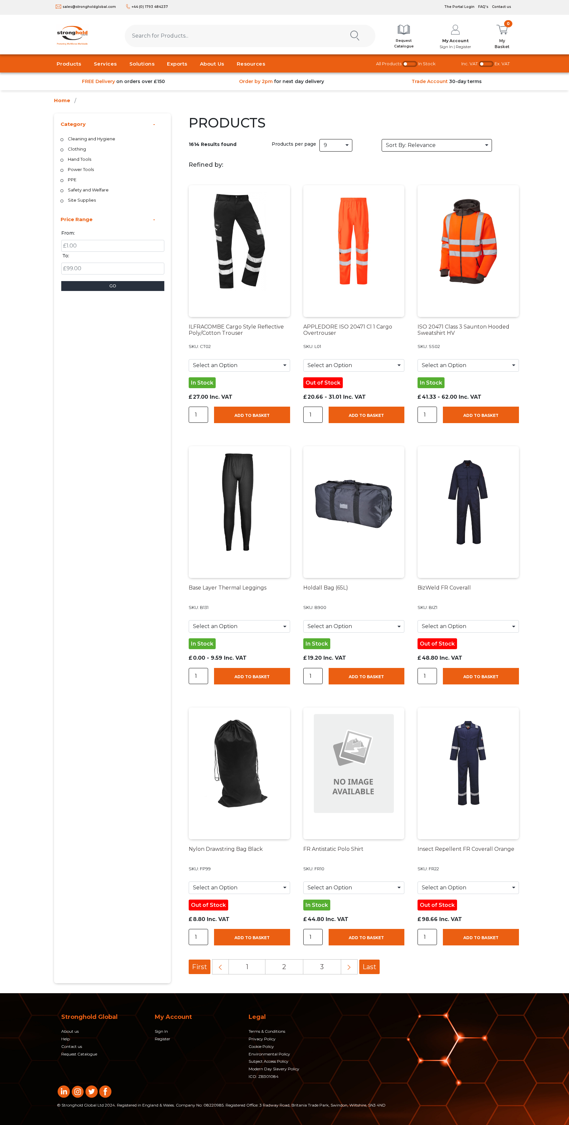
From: (68, 233)
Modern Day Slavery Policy (274, 1068)
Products (69, 64)
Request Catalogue (79, 1054)
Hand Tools (79, 159)
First (199, 967)
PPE (72, 179)
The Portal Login (459, 7)
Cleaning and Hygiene (91, 138)
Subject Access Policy (268, 1061)
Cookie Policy (261, 1046)
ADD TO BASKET (252, 415)
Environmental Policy (269, 1054)
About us (70, 1031)
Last (369, 967)
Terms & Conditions (267, 1031)
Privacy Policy (262, 1038)
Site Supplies (82, 200)
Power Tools (81, 169)
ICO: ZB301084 (264, 1076)
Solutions (142, 64)
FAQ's (483, 7)
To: (65, 256)
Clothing (77, 149)
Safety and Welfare (88, 189)
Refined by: (206, 164)
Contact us (501, 7)
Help (65, 1038)
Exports (177, 64)
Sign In (161, 1031)
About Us (212, 64)
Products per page (294, 144)
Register (162, 1038)
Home (62, 100)
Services (105, 64)
